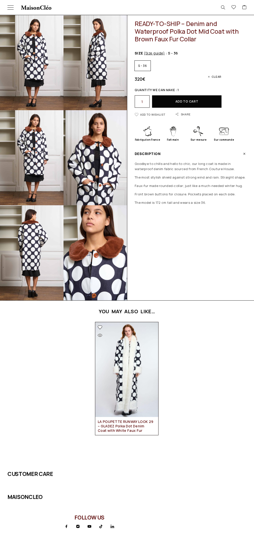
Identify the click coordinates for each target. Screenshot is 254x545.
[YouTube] (89, 526)
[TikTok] (101, 526)
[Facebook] (66, 526)
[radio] (143, 66)
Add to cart (186, 101)
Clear (217, 76)
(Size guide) (154, 53)
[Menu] (10, 7)
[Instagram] (78, 526)
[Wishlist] (233, 7)
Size (150, 53)
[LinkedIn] (112, 526)
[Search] (223, 7)
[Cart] (244, 7)
